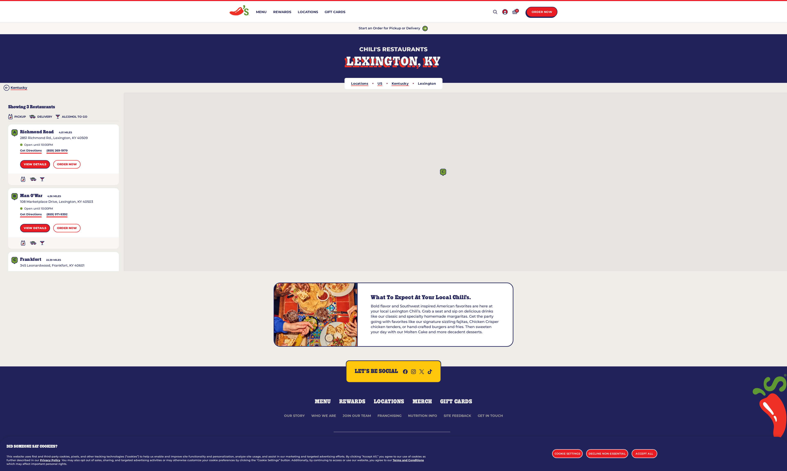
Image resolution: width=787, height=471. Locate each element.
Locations (359, 84)
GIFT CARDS (456, 402)
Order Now (542, 12)
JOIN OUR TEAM (357, 416)
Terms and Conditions (408, 460)
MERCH (422, 402)
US (380, 84)
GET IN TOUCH (490, 416)
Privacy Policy (50, 460)
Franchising (389, 416)
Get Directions (31, 150)
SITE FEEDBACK (457, 416)
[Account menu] (505, 12)
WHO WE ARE (323, 416)
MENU (323, 402)
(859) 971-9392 (57, 214)
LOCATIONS (389, 402)
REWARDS (352, 402)
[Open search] (495, 11)
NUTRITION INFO (422, 416)
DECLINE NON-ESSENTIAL (607, 453)
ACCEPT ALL (644, 453)
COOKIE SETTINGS (567, 453)
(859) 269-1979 (57, 150)
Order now (67, 164)
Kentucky (400, 84)
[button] (443, 172)
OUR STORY (294, 416)
